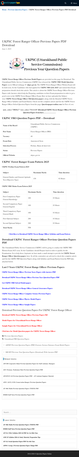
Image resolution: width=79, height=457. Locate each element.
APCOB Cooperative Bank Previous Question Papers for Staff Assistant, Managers (29, 364)
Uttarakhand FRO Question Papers (16, 339)
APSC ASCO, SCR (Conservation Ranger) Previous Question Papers (24, 382)
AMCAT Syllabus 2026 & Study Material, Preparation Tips (21, 437)
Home (4, 9)
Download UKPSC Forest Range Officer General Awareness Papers (27, 288)
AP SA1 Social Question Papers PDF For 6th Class (19, 441)
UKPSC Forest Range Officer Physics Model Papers (21, 299)
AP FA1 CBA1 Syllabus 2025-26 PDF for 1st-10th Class (20, 433)
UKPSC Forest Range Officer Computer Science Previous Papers (26, 293)
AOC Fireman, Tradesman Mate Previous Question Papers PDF (23, 370)
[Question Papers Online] (11, 3)
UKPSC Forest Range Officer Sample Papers (19, 304)
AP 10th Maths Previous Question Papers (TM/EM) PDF (21, 388)
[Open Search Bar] (65, 3)
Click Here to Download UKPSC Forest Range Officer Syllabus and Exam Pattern (39, 234)
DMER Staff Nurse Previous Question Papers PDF (19, 395)
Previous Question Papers (17, 9)
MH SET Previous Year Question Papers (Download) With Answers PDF (32, 352)
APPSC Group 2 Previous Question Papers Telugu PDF (20, 445)
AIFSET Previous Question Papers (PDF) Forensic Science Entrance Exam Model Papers (38, 345)
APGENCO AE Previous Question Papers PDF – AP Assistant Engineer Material (28, 376)
